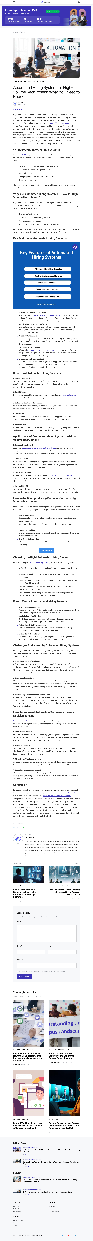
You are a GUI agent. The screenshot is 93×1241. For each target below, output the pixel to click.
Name (19, 946)
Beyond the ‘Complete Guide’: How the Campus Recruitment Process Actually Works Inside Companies (27, 1057)
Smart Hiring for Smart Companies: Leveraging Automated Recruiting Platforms (24, 893)
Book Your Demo (54, 1211)
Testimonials (17, 1211)
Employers (52, 1202)
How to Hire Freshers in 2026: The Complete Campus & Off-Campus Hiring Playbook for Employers (50, 1181)
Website (20, 959)
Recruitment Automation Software (34, 81)
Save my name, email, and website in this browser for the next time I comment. (42, 971)
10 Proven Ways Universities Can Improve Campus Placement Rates (47, 1192)
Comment (21, 921)
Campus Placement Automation (71, 885)
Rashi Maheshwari (55, 1062)
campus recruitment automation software (44, 350)
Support (15, 1225)
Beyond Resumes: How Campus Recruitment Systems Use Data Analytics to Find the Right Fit (64, 1125)
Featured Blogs (19, 81)
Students (16, 1216)
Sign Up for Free (18, 1220)
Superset (22, 102)
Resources (16, 1223)
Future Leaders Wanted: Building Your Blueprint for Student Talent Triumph (61, 1056)
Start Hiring (52, 1209)
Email (50, 946)
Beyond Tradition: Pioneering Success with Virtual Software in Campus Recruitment (27, 1125)
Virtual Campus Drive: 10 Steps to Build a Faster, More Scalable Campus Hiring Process (51, 1151)
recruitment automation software (47, 315)
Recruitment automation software (27, 721)
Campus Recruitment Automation (23, 1049)
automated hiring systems (58, 123)
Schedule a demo (46, 550)
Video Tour (16, 1206)
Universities (17, 1202)
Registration (16, 1209)
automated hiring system (26, 155)
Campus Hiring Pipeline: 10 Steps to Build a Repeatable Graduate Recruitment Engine (51, 1163)
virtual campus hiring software (60, 475)
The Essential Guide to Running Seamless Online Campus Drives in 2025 (65, 892)
